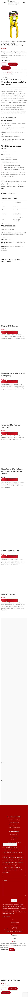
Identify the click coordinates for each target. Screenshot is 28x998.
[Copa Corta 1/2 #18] (12, 503)
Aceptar (11, 949)
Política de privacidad (14, 822)
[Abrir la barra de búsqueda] (24, 2)
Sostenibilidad (14, 837)
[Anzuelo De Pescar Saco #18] (12, 406)
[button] (12, 332)
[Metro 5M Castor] (12, 279)
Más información (4, 949)
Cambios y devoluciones (14, 819)
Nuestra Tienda (14, 839)
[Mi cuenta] (26, 2)
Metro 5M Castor (9, 326)
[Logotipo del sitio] (14, 2)
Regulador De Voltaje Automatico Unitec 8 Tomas (12, 471)
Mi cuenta (14, 919)
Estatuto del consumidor (14, 827)
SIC (14, 830)
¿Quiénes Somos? (14, 834)
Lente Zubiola (8, 594)
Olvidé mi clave (14, 925)
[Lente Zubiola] (12, 578)
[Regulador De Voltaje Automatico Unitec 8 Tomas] (12, 453)
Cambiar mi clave (15, 922)
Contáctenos (14, 927)
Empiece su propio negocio (14, 842)
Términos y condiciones (14, 825)
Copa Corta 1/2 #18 (10, 551)
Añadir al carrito (12, 64)
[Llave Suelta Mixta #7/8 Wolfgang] (12, 354)
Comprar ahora (6, 992)
